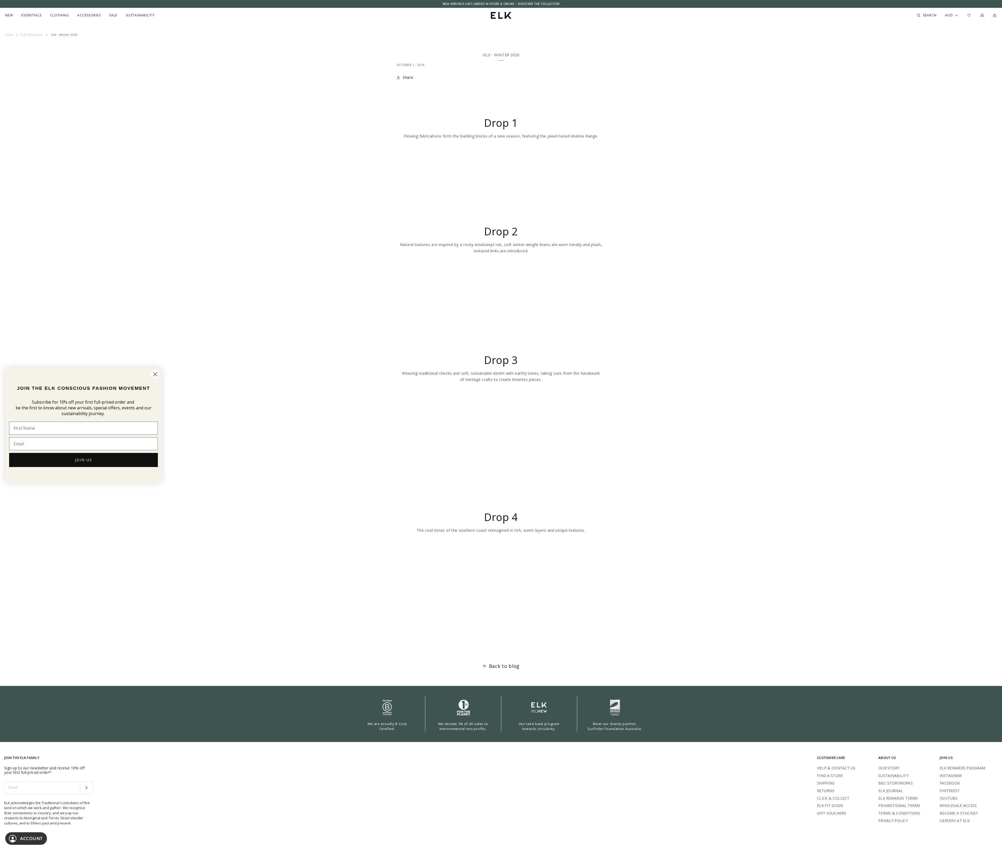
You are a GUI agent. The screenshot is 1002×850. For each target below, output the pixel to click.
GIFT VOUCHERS (831, 813)
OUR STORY (889, 767)
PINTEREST (950, 790)
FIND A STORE (830, 775)
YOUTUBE (948, 798)
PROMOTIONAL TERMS (899, 805)
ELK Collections (32, 35)
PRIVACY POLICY (893, 820)
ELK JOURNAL (890, 790)
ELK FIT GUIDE (830, 805)
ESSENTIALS (31, 15)
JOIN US (83, 459)
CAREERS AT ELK (955, 820)
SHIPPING (825, 783)
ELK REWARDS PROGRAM (962, 767)
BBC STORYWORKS (895, 783)
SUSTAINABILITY (893, 775)
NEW (9, 15)
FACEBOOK (950, 783)
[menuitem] (9, 15)
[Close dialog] (155, 374)
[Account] (982, 15)
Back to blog (504, 666)
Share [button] (408, 77)
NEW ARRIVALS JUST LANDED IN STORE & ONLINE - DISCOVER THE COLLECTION (501, 4)
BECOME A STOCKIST (959, 813)
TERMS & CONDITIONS (899, 813)
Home (9, 35)
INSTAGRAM (951, 775)
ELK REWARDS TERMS (898, 798)
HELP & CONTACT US (836, 767)
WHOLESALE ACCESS (958, 805)
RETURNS (825, 790)
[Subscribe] (86, 787)
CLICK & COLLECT (833, 798)
